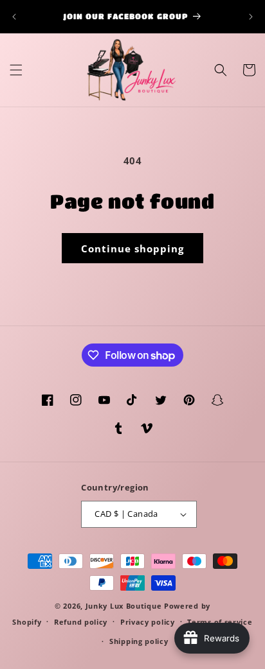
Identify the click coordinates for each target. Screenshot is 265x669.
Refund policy (80, 622)
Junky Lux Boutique (124, 606)
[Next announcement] (251, 17)
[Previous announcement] (14, 17)
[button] (16, 70)
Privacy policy (147, 622)
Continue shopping (132, 248)
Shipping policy (139, 641)
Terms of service (219, 622)
